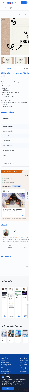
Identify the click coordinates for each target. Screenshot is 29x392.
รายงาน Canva (24, 296)
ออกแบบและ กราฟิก (6, 364)
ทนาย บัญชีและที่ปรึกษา (6, 371)
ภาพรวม (9, 68)
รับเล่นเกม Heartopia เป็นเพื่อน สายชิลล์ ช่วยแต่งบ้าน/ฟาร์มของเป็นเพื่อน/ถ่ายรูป (12, 210)
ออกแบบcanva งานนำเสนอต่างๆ (4, 300)
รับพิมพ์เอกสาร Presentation (18, 298)
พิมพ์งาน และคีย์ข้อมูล (23, 14)
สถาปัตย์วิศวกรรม (5, 373)
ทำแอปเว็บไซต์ (4, 366)
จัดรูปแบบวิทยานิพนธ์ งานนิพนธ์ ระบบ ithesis (11, 302)
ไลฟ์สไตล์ (3, 368)
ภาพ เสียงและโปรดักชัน (6, 369)
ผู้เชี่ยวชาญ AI (13, 8)
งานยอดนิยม (4, 8)
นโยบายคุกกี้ (18, 385)
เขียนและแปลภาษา (13, 14)
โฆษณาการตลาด (23, 8)
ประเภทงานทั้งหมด (4, 14)
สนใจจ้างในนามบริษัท (10, 163)
